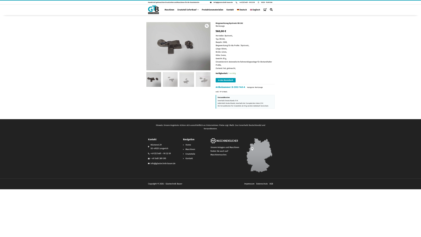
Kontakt (230, 10)
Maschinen (169, 10)
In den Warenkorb (225, 80)
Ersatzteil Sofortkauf (186, 10)
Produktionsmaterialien (212, 10)
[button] (188, 9)
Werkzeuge (220, 26)
